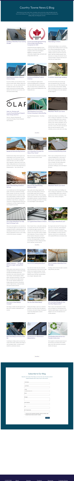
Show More (37, 132)
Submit (47, 417)
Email (25, 389)
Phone (25, 393)
